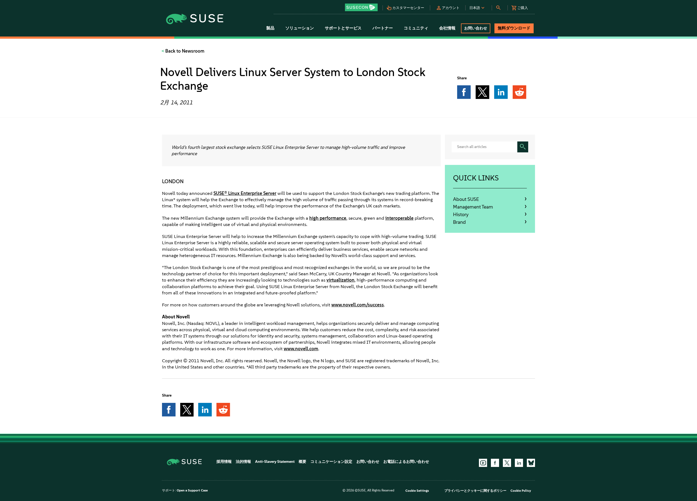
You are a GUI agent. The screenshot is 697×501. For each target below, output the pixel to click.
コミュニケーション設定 (331, 461)
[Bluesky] (531, 463)
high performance (327, 218)
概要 (302, 461)
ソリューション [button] (299, 28)
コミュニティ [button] (416, 28)
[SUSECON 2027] (361, 7)
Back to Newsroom (184, 51)
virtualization (340, 280)
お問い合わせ (367, 461)
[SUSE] (186, 461)
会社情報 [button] (447, 28)
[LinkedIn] (519, 463)
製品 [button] (270, 28)
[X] (507, 463)
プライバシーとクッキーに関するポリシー (475, 491)
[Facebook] (495, 463)
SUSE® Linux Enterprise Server (244, 193)
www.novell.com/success (357, 304)
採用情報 (224, 461)
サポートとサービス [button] (343, 28)
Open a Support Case (192, 490)
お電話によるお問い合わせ (406, 461)
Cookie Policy (520, 491)
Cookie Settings (417, 491)
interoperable (399, 218)
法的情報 (243, 461)
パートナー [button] (382, 28)
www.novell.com (301, 348)
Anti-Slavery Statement (275, 461)
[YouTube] (483, 463)
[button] (362, 5)
